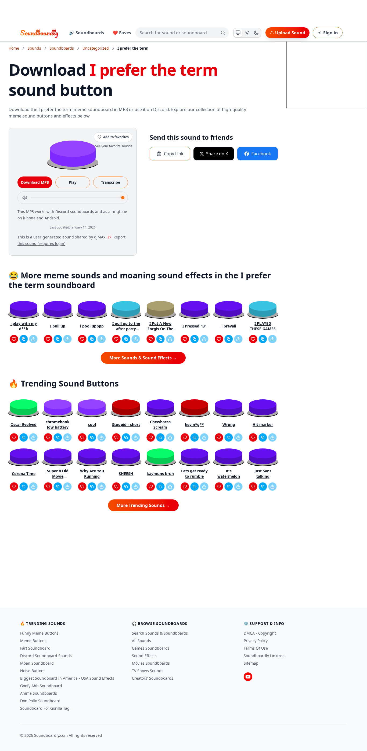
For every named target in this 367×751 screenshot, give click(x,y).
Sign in (330, 33)
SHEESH (126, 473)
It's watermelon (228, 473)
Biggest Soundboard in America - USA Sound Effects (67, 678)
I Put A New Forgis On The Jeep (160, 326)
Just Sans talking (262, 473)
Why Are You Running (92, 473)
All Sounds (141, 640)
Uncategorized (95, 48)
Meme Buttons (33, 640)
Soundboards (62, 48)
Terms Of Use (256, 648)
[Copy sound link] (23, 339)
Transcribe (110, 182)
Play (73, 182)
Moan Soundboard (37, 663)
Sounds (34, 48)
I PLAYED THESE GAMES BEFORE (263, 326)
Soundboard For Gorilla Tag (45, 708)
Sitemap (251, 663)
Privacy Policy (256, 640)
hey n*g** (194, 424)
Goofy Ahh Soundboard (41, 685)
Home (14, 48)
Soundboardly (39, 32)
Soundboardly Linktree (264, 655)
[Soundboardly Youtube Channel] (248, 676)
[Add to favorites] (14, 339)
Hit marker (263, 424)
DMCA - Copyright (260, 633)
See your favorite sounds (113, 146)
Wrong (228, 424)
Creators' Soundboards (152, 678)
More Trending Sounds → (143, 505)
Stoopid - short (126, 424)
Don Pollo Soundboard (40, 700)
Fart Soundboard (35, 648)
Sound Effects (144, 655)
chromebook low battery (58, 424)
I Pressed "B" (194, 326)
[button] (73, 153)
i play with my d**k (23, 326)
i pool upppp (92, 326)
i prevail (228, 326)
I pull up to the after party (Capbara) (126, 326)
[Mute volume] (24, 197)
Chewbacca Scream (160, 424)
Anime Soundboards (38, 693)
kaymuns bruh (160, 473)
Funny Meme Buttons (39, 633)
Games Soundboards (151, 648)
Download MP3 (35, 182)
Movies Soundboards (151, 663)
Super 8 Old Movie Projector (58, 473)
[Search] (223, 32)
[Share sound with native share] (33, 339)
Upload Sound (290, 33)
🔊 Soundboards (86, 33)
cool (92, 424)
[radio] (238, 32)
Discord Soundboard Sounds (46, 655)
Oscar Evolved (23, 424)
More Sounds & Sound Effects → (143, 358)
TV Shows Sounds (147, 670)
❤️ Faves (122, 33)
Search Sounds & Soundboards (160, 633)
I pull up (57, 326)
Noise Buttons (32, 670)
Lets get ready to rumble (194, 473)
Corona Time (23, 473)
